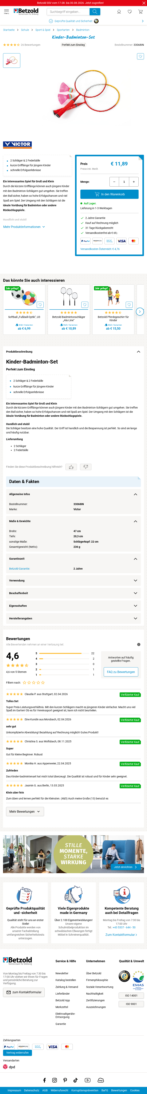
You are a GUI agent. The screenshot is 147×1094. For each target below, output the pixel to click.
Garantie (61, 1023)
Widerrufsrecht (59, 1090)
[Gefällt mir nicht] (85, 467)
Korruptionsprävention (84, 1090)
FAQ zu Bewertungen (121, 672)
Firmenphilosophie (97, 980)
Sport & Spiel (42, 30)
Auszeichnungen (96, 1007)
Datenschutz (31, 1090)
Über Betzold (93, 973)
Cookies (135, 1090)
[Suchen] (95, 11)
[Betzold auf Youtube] (87, 1081)
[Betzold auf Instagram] (54, 1081)
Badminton (82, 30)
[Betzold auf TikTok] (76, 1081)
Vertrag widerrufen (17, 1052)
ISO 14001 (131, 995)
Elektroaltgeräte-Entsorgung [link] (65, 1015)
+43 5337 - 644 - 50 (124, 927)
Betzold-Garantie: (19, 568)
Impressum (14, 1090)
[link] (129, 11)
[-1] (114, 181)
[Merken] (140, 56)
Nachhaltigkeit (94, 993)
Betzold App (63, 1000)
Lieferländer (63, 993)
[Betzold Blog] (101, 1081)
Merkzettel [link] (62, 1007)
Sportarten (63, 30)
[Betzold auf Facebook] (44, 1081)
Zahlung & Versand (67, 986)
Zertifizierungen (95, 1000)
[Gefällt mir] (71, 467)
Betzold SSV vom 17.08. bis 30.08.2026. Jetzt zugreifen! (70, 2)
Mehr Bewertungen (22, 811)
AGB (45, 1090)
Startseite (9, 30)
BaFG (104, 1090)
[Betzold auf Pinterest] (65, 1081)
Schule (25, 30)
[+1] (133, 181)
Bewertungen (119, 1090)
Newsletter (62, 973)
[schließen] (144, 3)
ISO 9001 (131, 1004)
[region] (73, 491)
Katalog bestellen (66, 980)
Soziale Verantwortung (99, 986)
